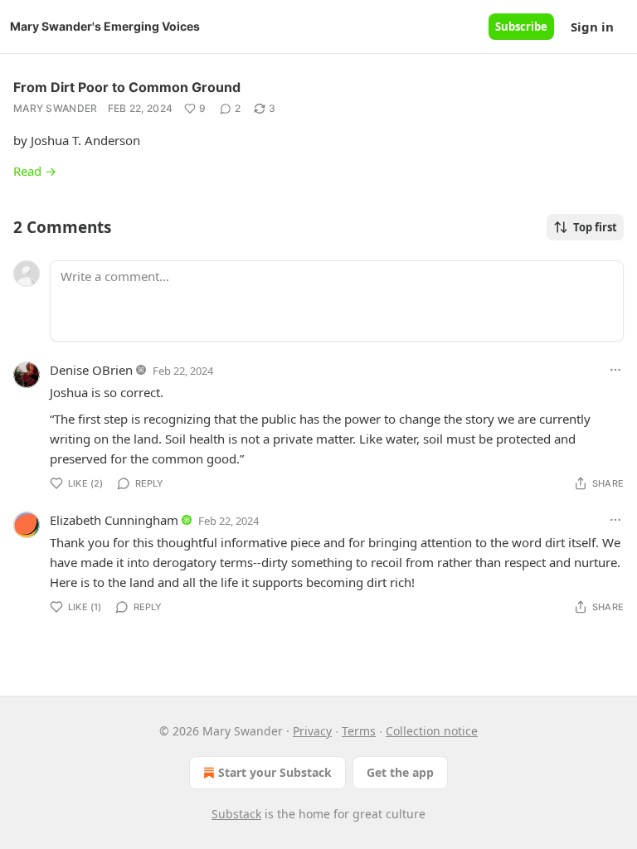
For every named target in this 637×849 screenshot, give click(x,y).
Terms (359, 731)
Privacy (312, 731)
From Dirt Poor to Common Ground (127, 87)
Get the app (400, 772)
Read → (34, 171)
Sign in (592, 26)
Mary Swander (55, 108)
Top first (595, 227)
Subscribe (521, 26)
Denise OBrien (91, 369)
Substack (236, 814)
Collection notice (432, 731)
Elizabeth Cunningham (114, 520)
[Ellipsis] (615, 370)
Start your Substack (275, 772)
